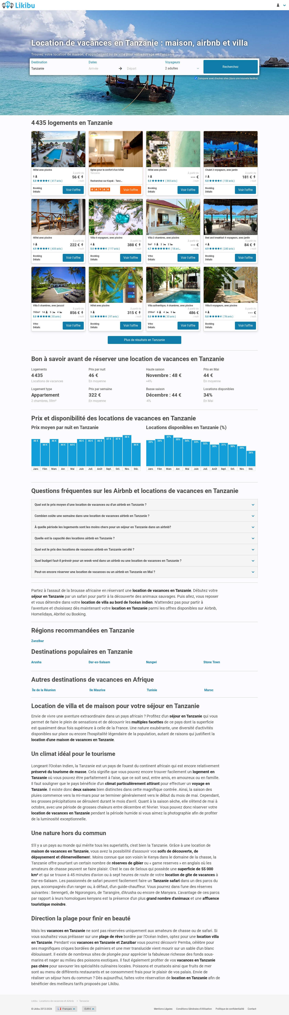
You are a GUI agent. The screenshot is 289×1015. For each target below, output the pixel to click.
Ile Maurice (97, 690)
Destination (39, 62)
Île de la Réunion (44, 690)
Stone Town (211, 662)
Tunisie (152, 690)
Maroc (208, 690)
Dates (93, 62)
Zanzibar (37, 641)
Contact (252, 1009)
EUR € (88, 1009)
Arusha (36, 662)
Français (67, 1009)
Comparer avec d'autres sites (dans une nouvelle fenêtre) (227, 78)
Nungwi (151, 662)
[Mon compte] (281, 5)
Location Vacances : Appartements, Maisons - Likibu (18, 5)
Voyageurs (172, 62)
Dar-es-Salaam (99, 662)
